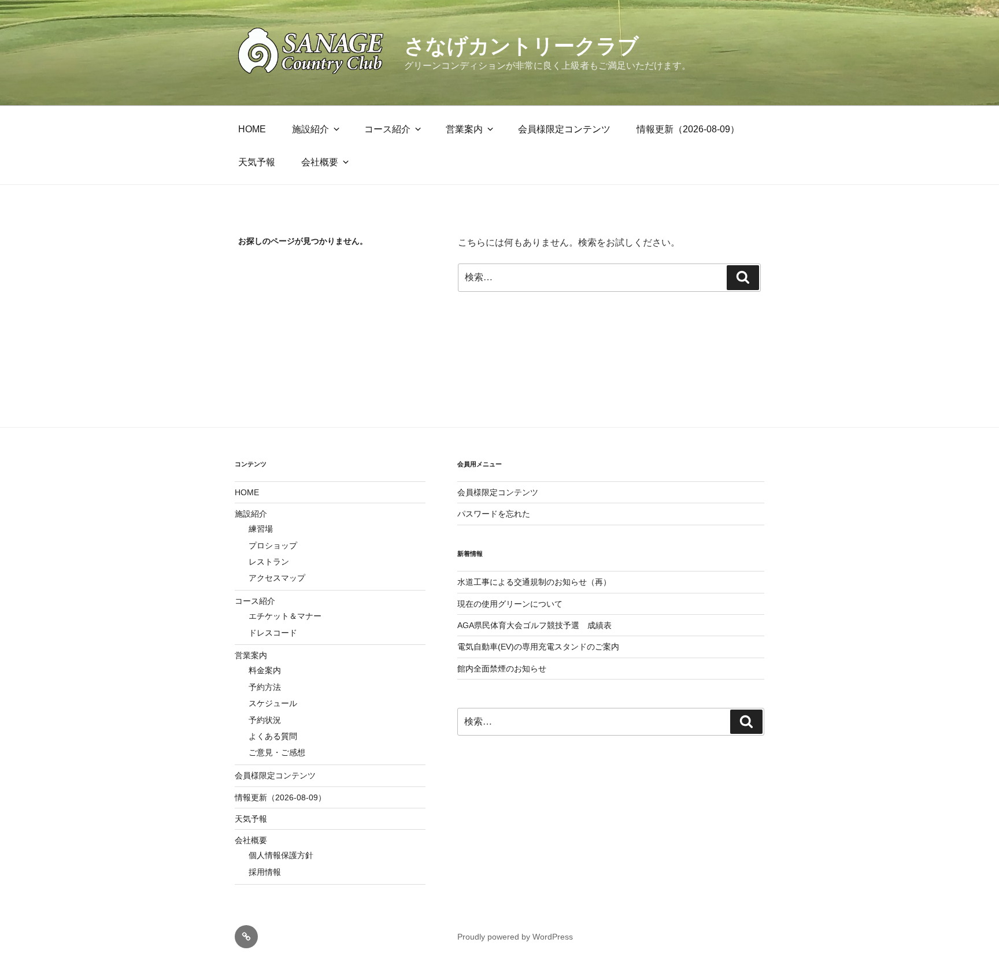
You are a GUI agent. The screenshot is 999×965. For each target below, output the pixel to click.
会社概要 (319, 162)
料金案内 (265, 670)
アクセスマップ (277, 577)
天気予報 (256, 162)
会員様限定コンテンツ (564, 129)
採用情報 (265, 872)
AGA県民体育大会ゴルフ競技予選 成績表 (534, 625)
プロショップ (273, 545)
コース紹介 (387, 129)
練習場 (261, 528)
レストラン (269, 561)
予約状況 (265, 720)
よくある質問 (273, 736)
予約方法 (265, 687)
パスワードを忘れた (493, 513)
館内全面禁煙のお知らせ (501, 668)
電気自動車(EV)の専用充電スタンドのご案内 (538, 646)
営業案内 (464, 129)
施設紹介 (310, 129)
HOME (252, 129)
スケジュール (273, 703)
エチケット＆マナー (285, 616)
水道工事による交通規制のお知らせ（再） (534, 582)
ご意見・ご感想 (277, 752)
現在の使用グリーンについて (510, 603)
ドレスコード (273, 632)
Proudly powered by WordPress (515, 936)
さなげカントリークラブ (521, 46)
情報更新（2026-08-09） (688, 129)
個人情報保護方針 (281, 855)
